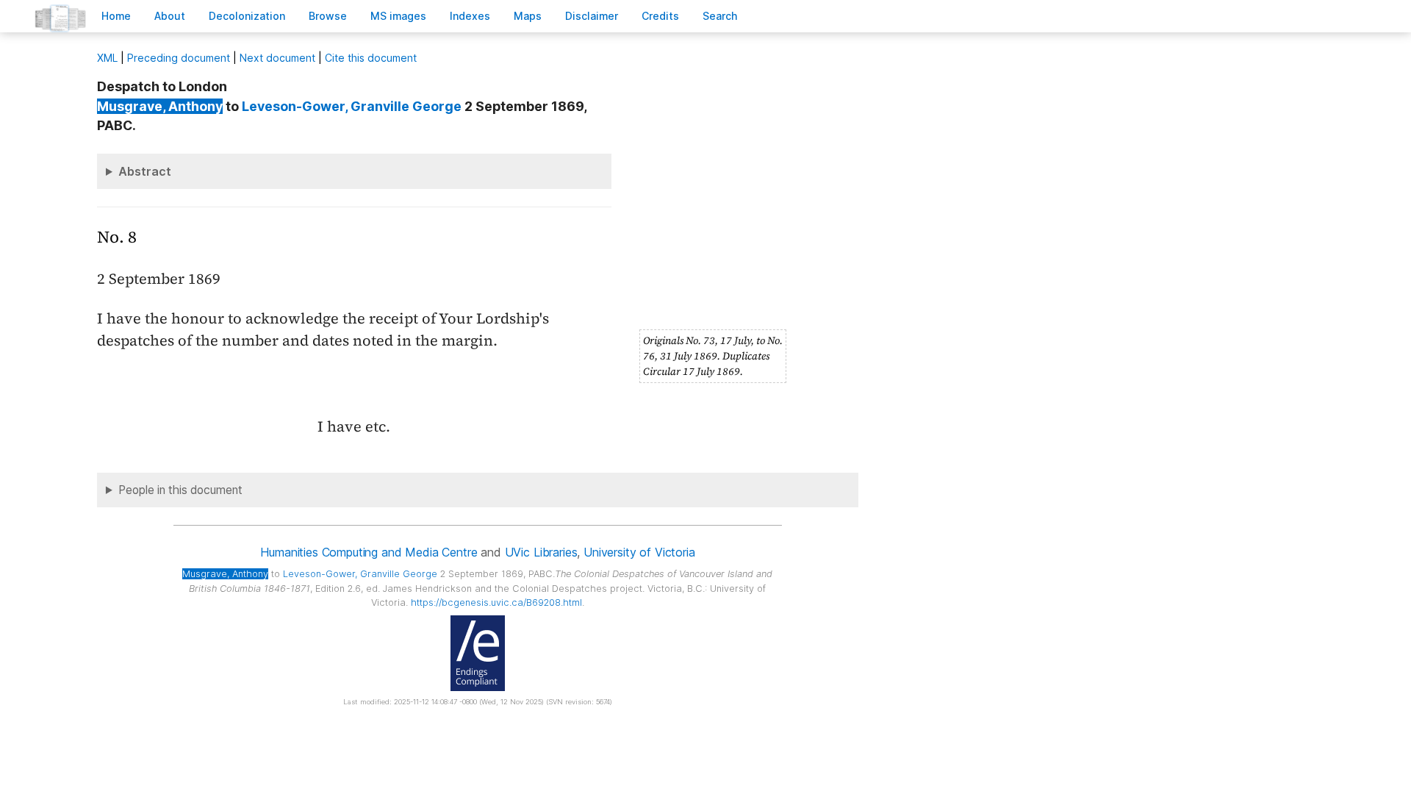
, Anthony (160, 106)
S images (398, 16)
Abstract (144, 171)
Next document (277, 57)
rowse (328, 16)
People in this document (180, 490)
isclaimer (591, 16)
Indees (470, 16)
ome (116, 16)
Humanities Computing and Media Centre (368, 552)
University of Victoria (639, 552)
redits (660, 16)
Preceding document (178, 57)
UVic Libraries (541, 552)
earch (720, 16)
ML (107, 57)
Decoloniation (247, 16)
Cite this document (371, 57)
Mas (528, 16)
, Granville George (352, 106)
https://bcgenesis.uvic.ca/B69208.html (496, 602)
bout (169, 16)
